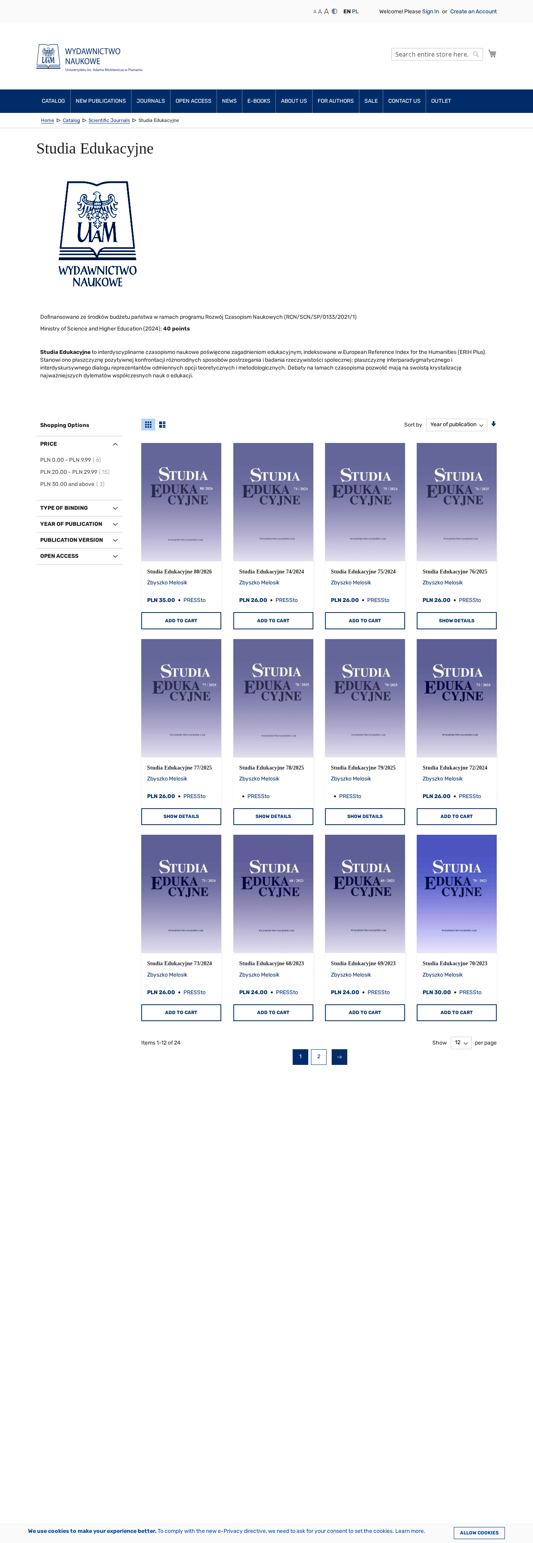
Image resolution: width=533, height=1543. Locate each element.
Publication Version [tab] (71, 540)
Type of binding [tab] (64, 508)
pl (355, 11)
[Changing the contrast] (334, 11)
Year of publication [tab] (71, 524)
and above (73, 484)
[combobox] (437, 54)
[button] (347, 12)
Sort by (413, 424)
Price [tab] (48, 444)
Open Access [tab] (59, 556)
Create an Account (473, 11)
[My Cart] (492, 53)
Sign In (431, 11)
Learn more (409, 1531)
